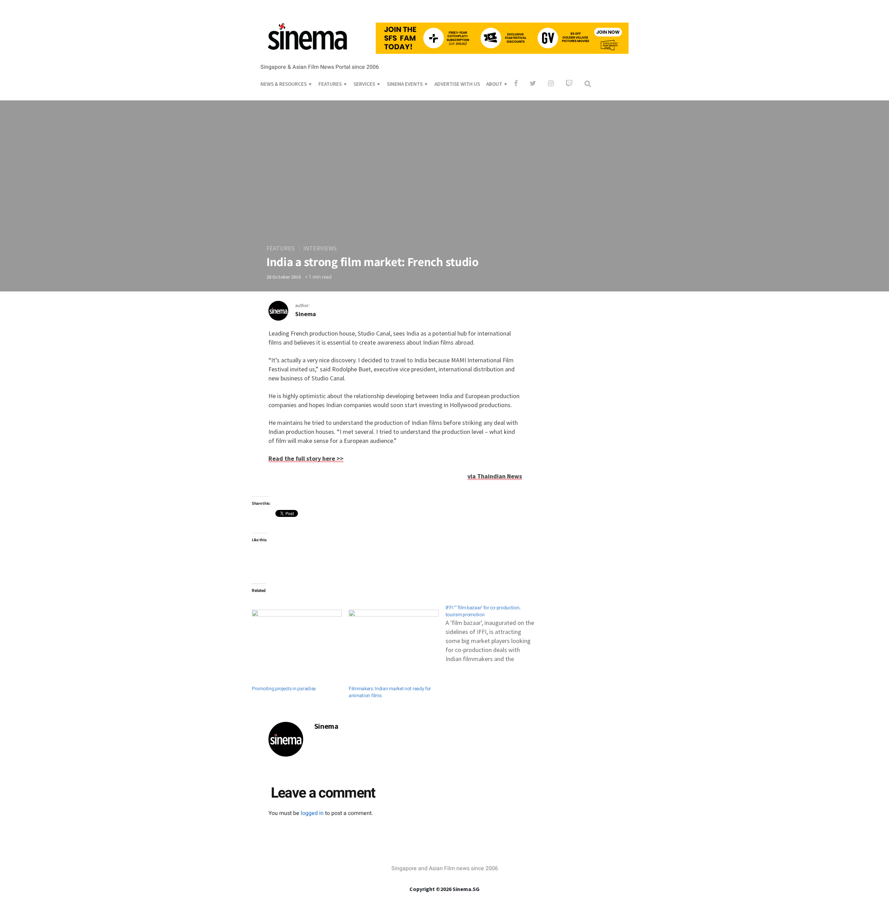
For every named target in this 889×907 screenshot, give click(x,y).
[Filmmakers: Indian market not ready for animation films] (394, 635)
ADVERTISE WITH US (457, 84)
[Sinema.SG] (307, 54)
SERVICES (364, 84)
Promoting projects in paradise (284, 688)
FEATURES (330, 84)
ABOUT (494, 84)
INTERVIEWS (320, 248)
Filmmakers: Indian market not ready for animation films (390, 692)
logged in (312, 813)
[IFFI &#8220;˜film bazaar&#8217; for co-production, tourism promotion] (494, 630)
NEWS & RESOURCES (283, 84)
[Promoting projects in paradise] (297, 635)
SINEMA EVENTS (405, 84)
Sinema (305, 314)
